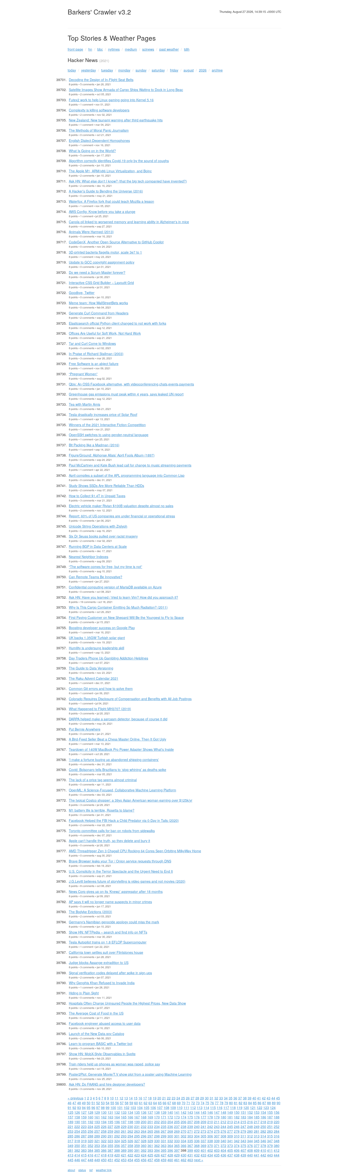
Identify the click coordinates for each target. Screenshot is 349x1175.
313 (256, 1136)
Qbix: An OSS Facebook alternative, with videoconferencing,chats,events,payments (131, 384)
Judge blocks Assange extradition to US (98, 962)
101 (120, 1107)
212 (223, 1121)
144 (197, 1112)
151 (243, 1112)
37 (240, 1098)
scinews (148, 49)
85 (255, 1102)
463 (190, 1159)
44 (273, 1098)
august (189, 70)
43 (268, 1098)
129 (97, 1112)
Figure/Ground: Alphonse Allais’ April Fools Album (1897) (112, 455)
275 (217, 1131)
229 (124, 1126)
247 (243, 1126)
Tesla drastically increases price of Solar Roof (103, 414)
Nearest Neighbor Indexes (88, 556)
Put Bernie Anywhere (84, 729)
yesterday (88, 70)
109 (173, 1107)
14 (131, 1098)
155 (270, 1112)
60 (136, 1102)
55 (112, 1102)
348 (276, 1140)
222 (77, 1126)
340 (223, 1140)
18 (150, 1098)
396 (170, 1150)
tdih (186, 49)
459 (163, 1159)
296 (143, 1136)
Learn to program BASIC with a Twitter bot (100, 1043)
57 (122, 1102)
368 (197, 1145)
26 (188, 1098)
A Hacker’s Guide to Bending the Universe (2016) (106, 191)
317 (70, 1140)
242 (210, 1126)
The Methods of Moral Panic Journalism (99, 130)
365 (177, 1145)
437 (230, 1155)
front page (75, 49)
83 (245, 1102)
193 (97, 1121)
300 (170, 1136)
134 (130, 1112)
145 (203, 1112)
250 (263, 1126)
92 (74, 1107)
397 (177, 1150)
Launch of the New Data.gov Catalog (96, 1033)
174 (183, 1117)
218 (263, 1121)
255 (84, 1131)
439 (243, 1155)
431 (190, 1155)
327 (137, 1140)
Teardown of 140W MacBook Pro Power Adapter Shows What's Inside (121, 749)
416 (90, 1155)
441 (256, 1155)
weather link (104, 1170)
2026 (203, 70)
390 (130, 1150)
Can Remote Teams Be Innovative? (95, 576)
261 (124, 1131)
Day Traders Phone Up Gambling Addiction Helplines (108, 658)
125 (70, 1112)
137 (150, 1112)
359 (137, 1145)
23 (173, 1098)
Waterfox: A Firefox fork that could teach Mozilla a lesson (111, 201)
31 (211, 1098)
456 (143, 1159)
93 (79, 1107)
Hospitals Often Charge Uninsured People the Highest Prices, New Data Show (127, 1003)
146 (210, 1112)
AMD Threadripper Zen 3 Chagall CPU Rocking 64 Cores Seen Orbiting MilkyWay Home (135, 850)
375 (243, 1145)
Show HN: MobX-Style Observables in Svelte (102, 1053)
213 (230, 1121)
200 (143, 1121)
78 (221, 1102)
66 (164, 1102)
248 (250, 1126)
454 (130, 1159)
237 (177, 1126)
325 (124, 1140)
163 (110, 1117)
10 (112, 1098)
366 (183, 1145)
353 (97, 1145)
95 (88, 1107)
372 (223, 1145)
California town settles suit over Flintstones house (106, 952)
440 (250, 1155)
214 (237, 1121)
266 (157, 1131)
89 (274, 1102)
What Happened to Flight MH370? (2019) (100, 708)
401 (203, 1150)
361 (150, 1145)
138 (157, 1112)
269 (177, 1131)
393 (150, 1150)
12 (121, 1098)
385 (97, 1150)
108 (166, 1107)
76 (212, 1102)
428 (170, 1155)
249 (256, 1126)
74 (202, 1102)
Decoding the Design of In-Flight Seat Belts (101, 79)
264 (143, 1131)
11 (116, 1098)
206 (183, 1121)
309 (230, 1136)
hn (90, 49)
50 (88, 1102)
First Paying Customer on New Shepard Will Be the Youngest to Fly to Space (126, 617)
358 (130, 1145)
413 (70, 1155)
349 (70, 1145)
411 (270, 1150)
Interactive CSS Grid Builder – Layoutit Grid (101, 282)
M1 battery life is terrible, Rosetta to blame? (101, 810)
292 (117, 1136)
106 (153, 1107)
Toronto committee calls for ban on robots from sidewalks (112, 830)
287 (84, 1136)
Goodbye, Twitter (81, 292)
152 (250, 1112)
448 (90, 1159)
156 (276, 1112)
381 (70, 1150)
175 (190, 1117)
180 (223, 1117)
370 (210, 1145)
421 (124, 1155)
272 (197, 1131)
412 (276, 1150)
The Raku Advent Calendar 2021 (93, 678)
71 (188, 1102)
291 (110, 1136)
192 (90, 1121)
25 (183, 1098)
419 (110, 1155)
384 (90, 1150)
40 (254, 1098)
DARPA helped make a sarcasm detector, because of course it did (118, 719)
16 (140, 1098)
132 (117, 1112)
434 (210, 1155)
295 (137, 1136)
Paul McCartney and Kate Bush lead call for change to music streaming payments (130, 465)
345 (256, 1140)
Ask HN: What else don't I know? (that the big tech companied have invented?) (128, 181)
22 (169, 1098)
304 (197, 1136)
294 (130, 1136)
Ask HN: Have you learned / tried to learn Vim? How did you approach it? (123, 597)
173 (177, 1117)
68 (174, 1102)
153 (256, 1112)
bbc (100, 49)
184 (250, 1117)
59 (131, 1102)
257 (97, 1131)
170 (157, 1117)
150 (237, 1112)
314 (263, 1136)
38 (245, 1098)
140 (170, 1112)
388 (117, 1150)
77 (217, 1102)
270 (183, 1131)
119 (239, 1107)
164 (117, 1117)
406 (237, 1150)
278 (237, 1131)
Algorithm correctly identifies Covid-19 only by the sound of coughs (119, 160)
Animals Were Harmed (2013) (91, 231)
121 (253, 1107)
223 (84, 1126)
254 (77, 1131)
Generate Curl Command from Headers (98, 313)
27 (192, 1098)
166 (130, 1117)
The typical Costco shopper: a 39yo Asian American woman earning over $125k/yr (130, 800)
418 (104, 1155)
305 (203, 1136)
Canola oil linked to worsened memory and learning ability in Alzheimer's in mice (129, 221)
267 (163, 1131)
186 (263, 1117)
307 (217, 1136)
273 (203, 1131)
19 (154, 1098)
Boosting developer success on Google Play (102, 627)
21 (164, 1098)
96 (93, 1107)
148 (223, 1112)
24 (178, 1098)
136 (143, 1112)
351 (84, 1145)
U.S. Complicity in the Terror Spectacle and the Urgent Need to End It (121, 871)
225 (97, 1126)
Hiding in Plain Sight (84, 993)
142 (183, 1112)
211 (217, 1121)
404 (223, 1150)
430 (183, 1155)
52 (98, 1102)
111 (186, 1107)
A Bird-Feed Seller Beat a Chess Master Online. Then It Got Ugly (117, 739)
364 (170, 1145)
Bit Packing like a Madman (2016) (94, 445)
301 (177, 1136)
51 (93, 1102)
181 (230, 1117)
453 (124, 1159)
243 (217, 1126)
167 (137, 1117)
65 (160, 1102)
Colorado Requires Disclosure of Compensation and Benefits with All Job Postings (130, 698)
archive (217, 70)
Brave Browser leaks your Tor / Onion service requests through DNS (120, 861)
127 (84, 1112)
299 (163, 1136)
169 (150, 1117)
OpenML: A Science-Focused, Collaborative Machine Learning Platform (122, 790)
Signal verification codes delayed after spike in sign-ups (110, 972)
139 (163, 1112)
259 (110, 1131)
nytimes (114, 49)
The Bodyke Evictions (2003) (90, 911)
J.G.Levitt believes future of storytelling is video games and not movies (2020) (127, 881)
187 (270, 1117)
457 (150, 1159)
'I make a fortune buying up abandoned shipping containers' (114, 759)
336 (197, 1140)
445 (70, 1159)
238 (183, 1126)
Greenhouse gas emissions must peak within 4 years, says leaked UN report (126, 394)
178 (210, 1117)
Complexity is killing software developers (99, 110)
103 (133, 1107)
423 (137, 1155)
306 (210, 1136)
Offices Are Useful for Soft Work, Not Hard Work (105, 333)
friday (174, 70)
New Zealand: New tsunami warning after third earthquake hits (116, 120)
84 (250, 1102)
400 (197, 1150)
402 (210, 1150)
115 (213, 1107)
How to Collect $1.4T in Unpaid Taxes (97, 495)
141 (177, 1112)
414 (77, 1155)
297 (150, 1136)
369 (203, 1145)
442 (263, 1155)
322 (104, 1140)
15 (135, 1098)
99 (107, 1107)
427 (163, 1155)
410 (263, 1150)
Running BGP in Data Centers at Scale (98, 546)
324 (117, 1140)
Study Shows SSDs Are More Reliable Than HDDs (106, 485)
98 (103, 1107)
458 (157, 1159)
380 (276, 1145)
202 (157, 1121)
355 (110, 1145)
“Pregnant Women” (83, 373)
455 (137, 1159)
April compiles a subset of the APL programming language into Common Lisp (126, 475)
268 (170, 1131)
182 (237, 1117)
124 (273, 1107)
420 (117, 1155)
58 (126, 1102)
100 (113, 1107)
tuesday (107, 70)
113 (200, 1107)
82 (240, 1102)
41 (259, 1098)
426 (157, 1155)
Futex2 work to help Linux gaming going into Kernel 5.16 (111, 99)
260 (117, 1131)
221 (70, 1126)
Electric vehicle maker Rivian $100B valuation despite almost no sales (121, 505)
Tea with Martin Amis (84, 404)
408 (250, 1150)
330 (157, 1140)
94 (84, 1107)
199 (137, 1121)
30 (207, 1098)
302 (183, 1136)
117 (226, 1107)
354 (104, 1145)
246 (237, 1126)
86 (259, 1102)
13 (126, 1098)
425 (150, 1155)
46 (69, 1102)
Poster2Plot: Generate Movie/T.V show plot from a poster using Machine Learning (130, 1074)
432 (197, 1155)
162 (104, 1117)
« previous (75, 1098)
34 (226, 1098)
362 (157, 1145)
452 (117, 1159)
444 (276, 1155)
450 (104, 1159)
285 (70, 1136)
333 (177, 1140)
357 (124, 1145)
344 (250, 1140)
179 (217, 1117)
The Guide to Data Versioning (91, 668)
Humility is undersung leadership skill (96, 647)
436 (223, 1155)
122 (259, 1107)
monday (124, 70)
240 (197, 1126)
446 (77, 1159)
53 (103, 1102)
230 (130, 1126)
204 (170, 1121)
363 (163, 1145)
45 (278, 1098)
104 (140, 1107)
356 (117, 1145)
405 (230, 1150)
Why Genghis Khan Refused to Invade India (102, 982)
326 (130, 1140)
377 (256, 1145)
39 (249, 1098)
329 (150, 1140)
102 (126, 1107)
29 (202, 1098)
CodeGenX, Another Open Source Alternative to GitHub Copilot (116, 242)
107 (160, 1107)
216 (250, 1121)
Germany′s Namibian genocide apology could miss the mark (114, 922)
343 (243, 1140)
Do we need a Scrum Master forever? (97, 272)
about (71, 1170)
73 (198, 1102)
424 (143, 1155)
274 (210, 1131)
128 (90, 1112)
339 (217, 1140)
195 (110, 1121)
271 (190, 1131)
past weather (169, 49)
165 (124, 1117)
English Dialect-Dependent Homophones (99, 140)
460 (170, 1159)
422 (130, 1155)
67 (169, 1102)
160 (90, 1117)
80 (231, 1102)
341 (230, 1140)
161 (97, 1117)
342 (237, 1140)
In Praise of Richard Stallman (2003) (96, 353)
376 (250, 1145)
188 (276, 1117)
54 (107, 1102)
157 (70, 1117)
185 (256, 1117)
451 (110, 1159)
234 (157, 1126)
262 (130, 1131)
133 (124, 1112)
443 (270, 1155)
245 (230, 1126)
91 (69, 1107)
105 (146, 1107)
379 (270, 1145)
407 (243, 1150)
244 (223, 1126)
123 (266, 1107)
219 (270, 1121)
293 (124, 1136)
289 (97, 1136)
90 (278, 1102)
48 (79, 1102)
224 (90, 1126)
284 (276, 1131)
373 (230, 1145)
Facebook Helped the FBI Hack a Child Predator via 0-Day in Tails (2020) (124, 820)
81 (236, 1102)
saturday (158, 70)
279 (243, 1131)
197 (124, 1121)
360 (143, 1145)
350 (77, 1145)
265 (150, 1131)
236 (170, 1126)
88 (269, 1102)
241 (203, 1126)
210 (210, 1121)
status (82, 1170)
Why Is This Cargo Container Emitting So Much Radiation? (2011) (118, 607)
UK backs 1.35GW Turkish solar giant (97, 637)
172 (170, 1117)
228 (117, 1126)
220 (276, 1121)
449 (97, 1159)
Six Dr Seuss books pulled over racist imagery (103, 536)
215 (243, 1121)
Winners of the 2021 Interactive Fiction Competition (107, 424)
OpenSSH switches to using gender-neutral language (108, 434)
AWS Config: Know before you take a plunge (102, 211)
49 (84, 1102)
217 (256, 1121)
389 (124, 1150)
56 (117, 1102)
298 (157, 1136)
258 (104, 1131)
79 (226, 1102)
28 (197, 1098)
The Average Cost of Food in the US (96, 1013)
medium (131, 49)
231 (137, 1126)
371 (217, 1145)
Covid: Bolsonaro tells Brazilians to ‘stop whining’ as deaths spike (117, 769)
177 (203, 1117)
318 (77, 1140)
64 (155, 1102)
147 (217, 1112)
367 (190, 1145)
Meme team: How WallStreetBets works (98, 302)
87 (264, 1102)
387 (110, 1150)
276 (223, 1131)
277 (230, 1131)
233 (150, 1126)
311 (243, 1136)
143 (190, 1112)
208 (197, 1121)
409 (256, 1150)
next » (198, 1159)
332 (170, 1140)
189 (70, 1121)
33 (221, 1098)
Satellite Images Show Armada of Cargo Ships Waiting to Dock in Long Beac (126, 89)
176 (197, 1117)
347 (270, 1140)
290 (104, 1136)
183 (243, 1117)
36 (235, 1098)
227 (110, 1126)
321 (97, 1140)
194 (104, 1121)
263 (137, 1131)
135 (137, 1112)
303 (190, 1136)
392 (143, 1150)
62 (145, 1102)
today (72, 70)
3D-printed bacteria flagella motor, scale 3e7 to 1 (105, 252)
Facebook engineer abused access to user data (105, 1023)
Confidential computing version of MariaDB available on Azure (115, 587)
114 (206, 1107)
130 (104, 1112)
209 (203, 1121)
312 (250, 1136)
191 (84, 1121)
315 (270, 1136)
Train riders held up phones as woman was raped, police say (114, 1064)
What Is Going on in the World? (92, 150)
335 (190, 1140)
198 (130, 1121)
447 (84, 1159)
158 (77, 1117)
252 (276, 1126)
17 (145, 1098)
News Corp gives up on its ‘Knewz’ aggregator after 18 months (116, 891)
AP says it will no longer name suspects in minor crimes (110, 901)
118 (233, 1107)
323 (110, 1140)
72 (193, 1102)
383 (84, 1150)
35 (230, 1098)
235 (163, 1126)
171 (163, 1117)
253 (70, 1131)
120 (246, 1107)
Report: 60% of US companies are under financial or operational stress (122, 516)
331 (163, 1140)
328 (143, 1140)
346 (263, 1140)
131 (110, 1112)
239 (190, 1126)
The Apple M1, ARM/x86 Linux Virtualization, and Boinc (110, 171)
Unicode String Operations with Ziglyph (98, 526)
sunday (141, 70)
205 (177, 1121)
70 (183, 1102)
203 (163, 1121)
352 (90, 1145)
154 (263, 1112)
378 (263, 1145)
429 (177, 1155)
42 (264, 1098)
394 (157, 1150)
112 (193, 1107)
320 (90, 1140)
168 (143, 1117)
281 (256, 1131)
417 (97, 1155)
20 (159, 1098)
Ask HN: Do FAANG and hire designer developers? (107, 1084)
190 (77, 1121)
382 (77, 1150)
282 (263, 1131)
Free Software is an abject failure (93, 363)
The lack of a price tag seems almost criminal (103, 779)
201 (150, 1121)
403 (217, 1150)
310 (237, 1136)
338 (210, 1140)
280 (250, 1131)
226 (104, 1126)
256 (90, 1131)
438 (237, 1155)
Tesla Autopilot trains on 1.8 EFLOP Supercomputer (107, 942)
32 (216, 1098)
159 (84, 1117)
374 (237, 1145)
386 (104, 1150)
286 (77, 1136)
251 (270, 1126)
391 (137, 1150)
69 (179, 1102)
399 (190, 1150)
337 (203, 1140)
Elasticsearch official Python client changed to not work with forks (117, 323)
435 (217, 1155)
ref (91, 1170)
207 (190, 1121)
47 (74, 1102)
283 (270, 1131)
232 (143, 1126)
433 (203, 1155)
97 (98, 1107)
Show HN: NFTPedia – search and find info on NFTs (108, 932)
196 (117, 1121)
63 (150, 1102)
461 (177, 1159)
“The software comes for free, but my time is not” (105, 566)
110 (180, 1107)
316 (276, 1136)
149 (230, 1112)
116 (219, 1107)
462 (183, 1159)
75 (207, 1102)
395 (163, 1150)
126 (77, 1112)
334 (183, 1140)
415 (84, 1155)
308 (223, 1136)
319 (84, 1140)
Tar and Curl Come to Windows (92, 343)
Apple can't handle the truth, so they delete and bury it (109, 840)
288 (90, 1136)
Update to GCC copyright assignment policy (101, 262)
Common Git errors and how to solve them (101, 688)
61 (141, 1102)
